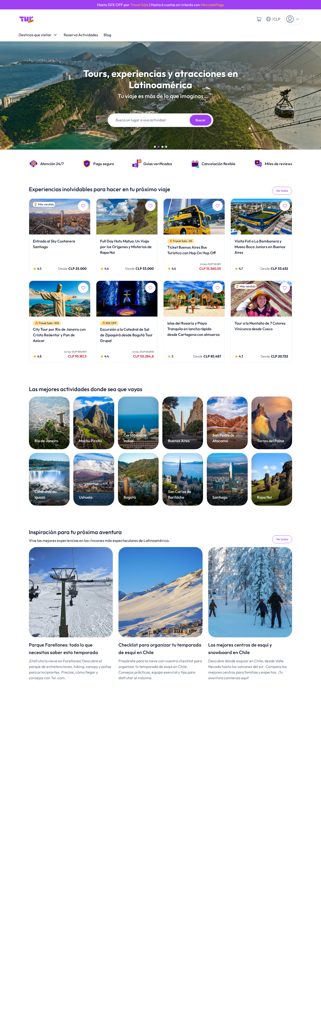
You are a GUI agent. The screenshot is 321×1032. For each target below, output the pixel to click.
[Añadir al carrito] (259, 19)
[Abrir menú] (293, 19)
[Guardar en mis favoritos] (83, 206)
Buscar (201, 120)
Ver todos (282, 190)
